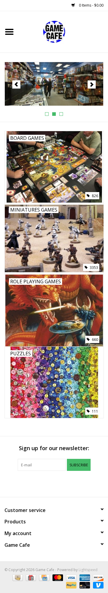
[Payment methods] (17, 577)
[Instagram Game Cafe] (75, 483)
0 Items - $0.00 (91, 5)
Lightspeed (88, 569)
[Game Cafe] (63, 31)
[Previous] (16, 84)
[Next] (92, 84)
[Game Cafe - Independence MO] (54, 84)
